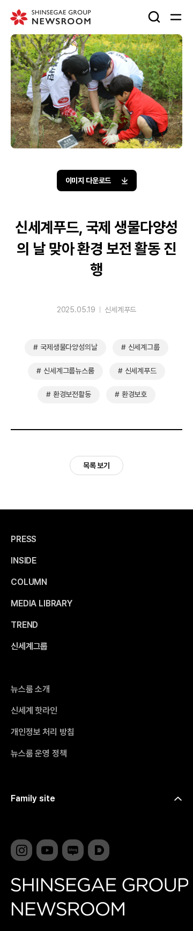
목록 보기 (96, 465)
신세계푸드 (120, 309)
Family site (33, 798)
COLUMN (29, 582)
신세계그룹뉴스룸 (68, 370)
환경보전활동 (72, 394)
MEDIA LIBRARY (41, 603)
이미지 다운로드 (88, 180)
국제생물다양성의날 (69, 347)
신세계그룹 (144, 347)
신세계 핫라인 (34, 711)
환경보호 (134, 394)
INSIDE (23, 561)
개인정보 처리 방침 (42, 732)
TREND (24, 625)
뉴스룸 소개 (30, 689)
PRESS (23, 539)
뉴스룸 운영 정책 (39, 753)
